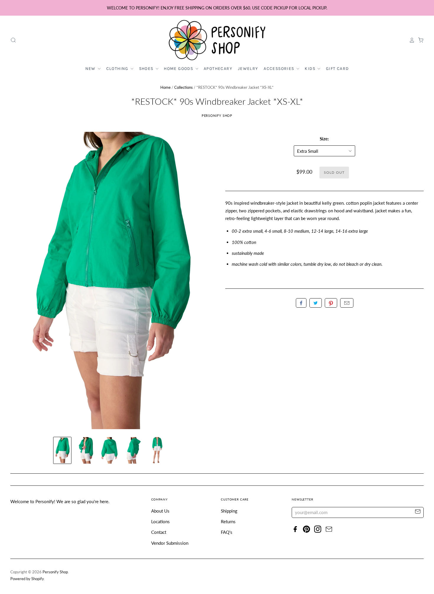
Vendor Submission (169, 543)
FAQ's (226, 532)
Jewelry (248, 68)
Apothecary (218, 68)
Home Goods (179, 68)
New (91, 68)
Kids (310, 68)
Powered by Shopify (27, 578)
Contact (158, 532)
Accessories (280, 68)
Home (165, 87)
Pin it (331, 303)
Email (346, 303)
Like (301, 303)
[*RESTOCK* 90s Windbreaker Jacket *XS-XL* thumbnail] (62, 450)
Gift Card (337, 68)
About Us (160, 510)
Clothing (118, 68)
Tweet (315, 303)
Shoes (147, 68)
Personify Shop (217, 115)
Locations (160, 521)
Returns (228, 521)
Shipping (229, 510)
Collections (183, 87)
